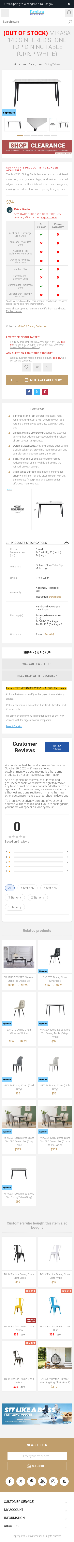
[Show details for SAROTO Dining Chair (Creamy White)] (19, 1009)
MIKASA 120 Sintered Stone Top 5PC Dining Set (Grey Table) (19, 1141)
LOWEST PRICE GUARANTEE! (22, 337)
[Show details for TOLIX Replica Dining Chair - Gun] (19, 1358)
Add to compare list (37, 367)
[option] (14, 124)
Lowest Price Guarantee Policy (25, 347)
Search (70, 22)
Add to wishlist (26, 367)
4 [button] (40, 135)
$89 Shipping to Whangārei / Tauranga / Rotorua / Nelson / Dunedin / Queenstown (30, 4)
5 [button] (47, 135)
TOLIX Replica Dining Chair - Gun (19, 1380)
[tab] (37, 652)
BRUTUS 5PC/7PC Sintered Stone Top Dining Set (19, 979)
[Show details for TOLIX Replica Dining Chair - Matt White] (55, 1253)
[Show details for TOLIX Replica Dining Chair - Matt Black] (19, 1253)
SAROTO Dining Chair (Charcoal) (55, 979)
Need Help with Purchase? (37, 675)
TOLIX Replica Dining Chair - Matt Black (19, 1276)
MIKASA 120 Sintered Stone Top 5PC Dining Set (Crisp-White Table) (55, 1141)
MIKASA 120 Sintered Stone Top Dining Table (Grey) (19, 1195)
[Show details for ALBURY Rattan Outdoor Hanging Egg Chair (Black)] (55, 1358)
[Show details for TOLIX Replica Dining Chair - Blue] (55, 1306)
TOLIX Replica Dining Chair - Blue (55, 1328)
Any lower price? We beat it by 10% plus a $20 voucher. (37, 215)
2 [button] (27, 135)
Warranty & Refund (37, 664)
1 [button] (20, 135)
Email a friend (47, 367)
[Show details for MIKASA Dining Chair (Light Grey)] (55, 1065)
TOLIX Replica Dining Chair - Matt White (55, 1276)
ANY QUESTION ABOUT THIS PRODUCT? (29, 353)
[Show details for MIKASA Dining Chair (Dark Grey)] (19, 1065)
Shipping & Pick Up (37, 652)
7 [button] (37, 1424)
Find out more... (14, 311)
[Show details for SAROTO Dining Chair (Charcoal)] (55, 957)
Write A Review (57, 747)
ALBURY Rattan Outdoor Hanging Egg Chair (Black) (55, 1380)
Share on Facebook (29, 392)
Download (55, 596)
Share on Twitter (37, 392)
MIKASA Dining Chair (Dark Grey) (19, 1087)
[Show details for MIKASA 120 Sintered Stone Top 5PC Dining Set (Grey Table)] (19, 1117)
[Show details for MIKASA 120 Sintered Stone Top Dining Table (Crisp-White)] (55, 1009)
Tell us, (57, 358)
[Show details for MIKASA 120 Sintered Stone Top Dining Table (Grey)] (19, 1173)
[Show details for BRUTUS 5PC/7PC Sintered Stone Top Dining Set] (19, 957)
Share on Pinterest (45, 392)
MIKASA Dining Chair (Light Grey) (54, 1087)
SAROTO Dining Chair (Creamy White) (19, 1031)
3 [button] (34, 135)
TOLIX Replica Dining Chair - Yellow (19, 1328)
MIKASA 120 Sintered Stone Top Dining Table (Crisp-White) (55, 1033)
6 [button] (54, 135)
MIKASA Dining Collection (32, 326)
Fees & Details (14, 726)
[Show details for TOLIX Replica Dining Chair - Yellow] (19, 1306)
